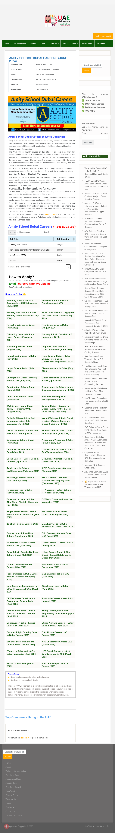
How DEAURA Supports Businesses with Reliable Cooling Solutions (95, 349)
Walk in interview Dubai (16, 771)
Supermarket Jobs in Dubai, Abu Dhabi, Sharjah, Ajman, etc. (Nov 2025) (23, 502)
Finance (33, 43)
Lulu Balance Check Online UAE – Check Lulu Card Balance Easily (96, 313)
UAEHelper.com (10, 826)
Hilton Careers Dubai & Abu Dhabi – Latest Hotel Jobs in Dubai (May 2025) (56, 555)
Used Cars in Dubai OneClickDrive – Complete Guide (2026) (95, 247)
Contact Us (10, 811)
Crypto (43, 43)
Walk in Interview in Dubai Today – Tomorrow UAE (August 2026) (20, 409)
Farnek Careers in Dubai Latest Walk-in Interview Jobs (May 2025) (22, 577)
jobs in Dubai (51, 214)
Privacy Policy (87, 43)
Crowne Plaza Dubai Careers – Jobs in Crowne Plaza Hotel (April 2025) (22, 613)
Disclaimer (10, 807)
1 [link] (68, 267)
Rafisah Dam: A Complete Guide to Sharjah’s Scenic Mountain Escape (95, 196)
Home (7, 43)
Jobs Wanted (11, 791)
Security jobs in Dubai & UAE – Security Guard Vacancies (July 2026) (23, 315)
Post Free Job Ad (103, 36)
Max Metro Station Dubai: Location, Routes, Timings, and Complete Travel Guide (96, 281)
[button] (53, 239)
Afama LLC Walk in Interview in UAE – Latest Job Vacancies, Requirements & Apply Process (95, 209)
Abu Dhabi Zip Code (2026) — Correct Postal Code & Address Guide (96, 475)
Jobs (64, 43)
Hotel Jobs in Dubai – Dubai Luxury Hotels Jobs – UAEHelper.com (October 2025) (57, 359)
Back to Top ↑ (105, 826)
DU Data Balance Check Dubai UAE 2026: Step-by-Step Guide (95, 420)
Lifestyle (54, 43)
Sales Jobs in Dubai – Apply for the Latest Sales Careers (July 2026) (58, 315)
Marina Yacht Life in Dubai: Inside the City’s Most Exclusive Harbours (96, 391)
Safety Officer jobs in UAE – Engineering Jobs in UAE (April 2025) (58, 613)
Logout (8, 803)
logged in (25, 738)
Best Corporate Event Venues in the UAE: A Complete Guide (93, 359)
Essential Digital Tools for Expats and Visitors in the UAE (95, 411)
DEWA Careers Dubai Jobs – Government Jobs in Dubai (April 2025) (21, 601)
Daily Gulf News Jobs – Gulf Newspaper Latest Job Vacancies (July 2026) (21, 421)
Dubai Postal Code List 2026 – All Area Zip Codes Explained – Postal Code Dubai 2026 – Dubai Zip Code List (95, 442)
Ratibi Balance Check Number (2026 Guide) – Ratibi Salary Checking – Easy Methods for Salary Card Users (95, 259)
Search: (47, 232)
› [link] (73, 267)
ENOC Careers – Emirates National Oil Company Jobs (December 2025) (56, 480)
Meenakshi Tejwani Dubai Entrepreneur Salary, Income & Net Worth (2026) (96, 323)
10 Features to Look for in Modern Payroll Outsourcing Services (95, 381)
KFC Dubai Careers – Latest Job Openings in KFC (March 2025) (57, 654)
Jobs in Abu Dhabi (13, 779)
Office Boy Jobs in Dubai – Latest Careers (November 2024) (20, 337)
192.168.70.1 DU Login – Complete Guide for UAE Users (95, 272)
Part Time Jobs (12, 775)
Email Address (95, 133)
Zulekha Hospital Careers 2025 (22, 524)
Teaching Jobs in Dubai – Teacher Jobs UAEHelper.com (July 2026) (22, 303)
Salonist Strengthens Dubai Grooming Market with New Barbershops (96, 340)
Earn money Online (14, 815)
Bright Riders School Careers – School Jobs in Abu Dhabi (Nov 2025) (23, 514)
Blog (74, 43)
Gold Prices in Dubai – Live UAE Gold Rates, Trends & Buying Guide (96, 304)
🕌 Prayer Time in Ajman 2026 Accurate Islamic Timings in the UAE (95, 484)
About (8, 767)
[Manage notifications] (6, 826)
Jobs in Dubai (11, 783)
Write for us (101, 43)
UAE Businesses (20, 43)
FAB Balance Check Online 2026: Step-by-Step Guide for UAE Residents (96, 430)
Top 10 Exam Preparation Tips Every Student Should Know (96, 401)
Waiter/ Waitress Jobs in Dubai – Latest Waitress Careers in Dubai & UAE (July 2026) (57, 421)
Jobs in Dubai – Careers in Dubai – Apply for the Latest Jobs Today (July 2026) (56, 409)
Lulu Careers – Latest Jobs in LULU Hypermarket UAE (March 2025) (22, 589)
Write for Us (11, 799)
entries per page (23, 232)
